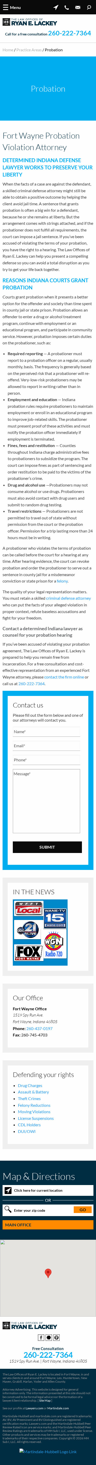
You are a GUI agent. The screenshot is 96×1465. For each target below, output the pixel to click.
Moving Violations (34, 1111)
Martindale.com (58, 1408)
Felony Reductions (34, 1105)
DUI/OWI (27, 1131)
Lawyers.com (34, 1408)
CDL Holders (29, 1124)
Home (8, 49)
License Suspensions (36, 1118)
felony (62, 580)
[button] (48, 1273)
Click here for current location (38, 1190)
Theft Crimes (29, 1098)
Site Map (45, 1400)
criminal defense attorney (68, 598)
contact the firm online (64, 676)
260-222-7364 (69, 33)
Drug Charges (30, 1085)
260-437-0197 (39, 1028)
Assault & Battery (33, 1091)
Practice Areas (29, 49)
